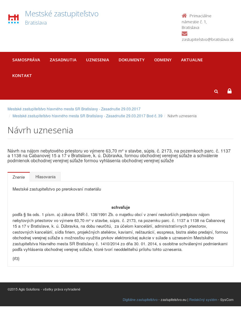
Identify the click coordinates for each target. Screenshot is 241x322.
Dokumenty (132, 60)
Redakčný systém (203, 299)
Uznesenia (97, 60)
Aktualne (192, 60)
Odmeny (163, 60)
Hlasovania (45, 177)
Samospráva (26, 60)
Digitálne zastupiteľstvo (140, 299)
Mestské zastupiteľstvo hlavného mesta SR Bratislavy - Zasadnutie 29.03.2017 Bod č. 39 (88, 115)
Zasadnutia (63, 60)
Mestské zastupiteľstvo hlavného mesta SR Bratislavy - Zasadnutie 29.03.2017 (74, 108)
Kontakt (22, 75)
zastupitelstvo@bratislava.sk (207, 39)
